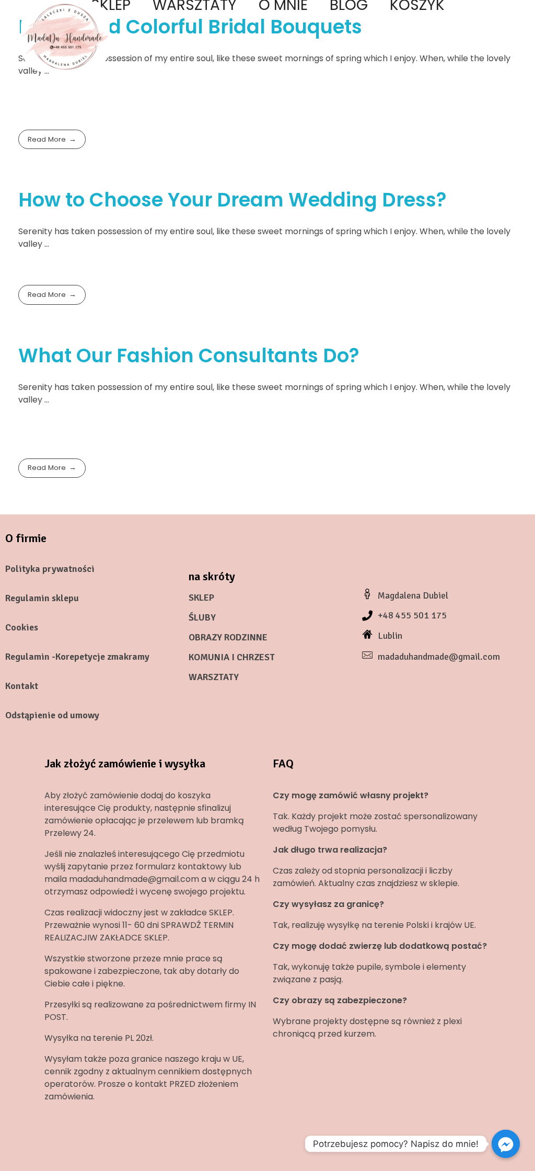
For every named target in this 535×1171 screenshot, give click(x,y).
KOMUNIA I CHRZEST (232, 657)
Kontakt (21, 686)
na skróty (212, 576)
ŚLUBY (202, 617)
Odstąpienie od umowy (52, 715)
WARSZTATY (214, 677)
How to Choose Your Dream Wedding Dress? (232, 199)
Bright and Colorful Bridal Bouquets (190, 26)
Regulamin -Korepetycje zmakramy (77, 656)
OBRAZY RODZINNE (228, 637)
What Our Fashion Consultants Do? (188, 355)
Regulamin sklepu (42, 598)
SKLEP (201, 597)
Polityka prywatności (50, 569)
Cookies (21, 627)
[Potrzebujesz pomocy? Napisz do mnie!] (506, 1144)
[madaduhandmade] (65, 36)
